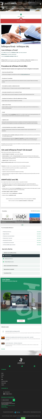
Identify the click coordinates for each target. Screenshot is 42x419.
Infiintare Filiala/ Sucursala (9, 261)
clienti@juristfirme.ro (8, 393)
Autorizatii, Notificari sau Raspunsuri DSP (12, 331)
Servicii (10, 8)
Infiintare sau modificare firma (17, 8)
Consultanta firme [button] (7, 273)
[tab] (21, 253)
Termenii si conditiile (4, 407)
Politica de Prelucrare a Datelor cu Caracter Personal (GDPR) (8, 406)
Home (7, 8)
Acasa (2, 373)
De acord (23, 418)
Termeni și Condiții (4, 381)
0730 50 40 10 (7, 392)
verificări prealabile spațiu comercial (22, 244)
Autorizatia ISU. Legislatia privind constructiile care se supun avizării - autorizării (19, 337)
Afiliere (2, 375)
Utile (2, 379)
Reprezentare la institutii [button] (9, 269)
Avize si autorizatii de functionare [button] (11, 265)
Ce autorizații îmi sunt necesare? (22, 242)
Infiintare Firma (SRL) (8, 255)
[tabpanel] (35, 218)
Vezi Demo (21, 320)
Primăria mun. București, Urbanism (22, 236)
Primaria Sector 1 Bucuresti (22, 238)
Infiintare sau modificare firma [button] (10, 252)
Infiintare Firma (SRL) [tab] (21, 16)
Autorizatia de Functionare (22, 240)
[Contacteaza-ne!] (40, 355)
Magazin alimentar (22, 233)
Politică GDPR (3, 383)
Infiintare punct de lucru (9, 258)
